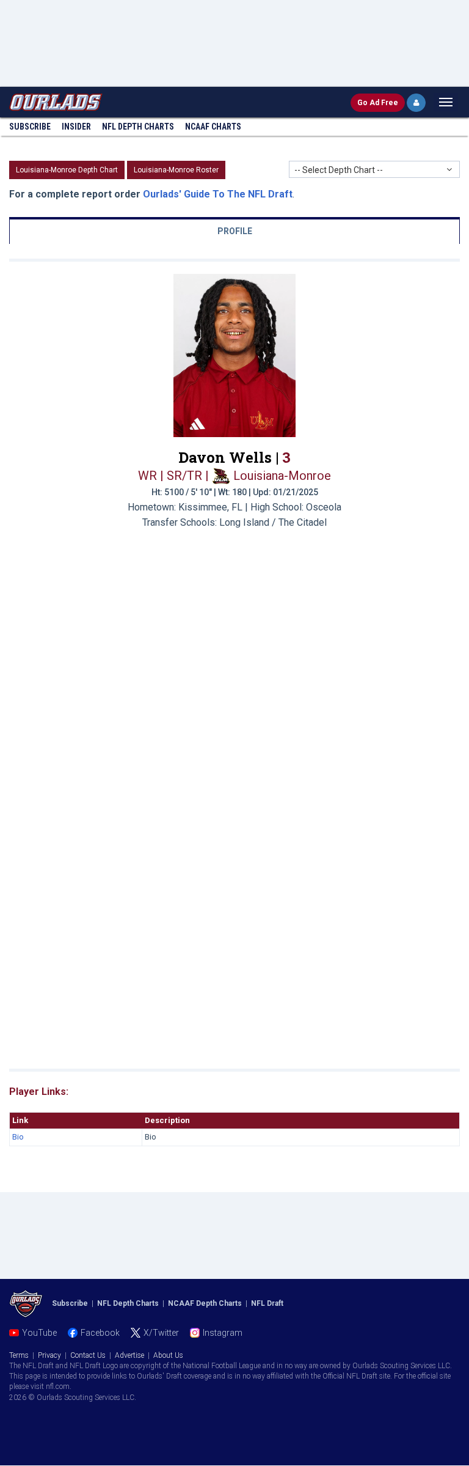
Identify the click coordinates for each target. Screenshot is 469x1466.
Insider (76, 126)
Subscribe (30, 126)
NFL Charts (138, 126)
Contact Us (88, 1355)
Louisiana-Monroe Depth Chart (67, 170)
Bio (18, 1136)
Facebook (100, 1333)
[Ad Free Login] (416, 103)
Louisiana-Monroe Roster (176, 170)
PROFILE (234, 231)
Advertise (129, 1355)
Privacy (49, 1355)
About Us (168, 1355)
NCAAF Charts (213, 126)
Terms (19, 1355)
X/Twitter (161, 1333)
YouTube (39, 1333)
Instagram (222, 1333)
